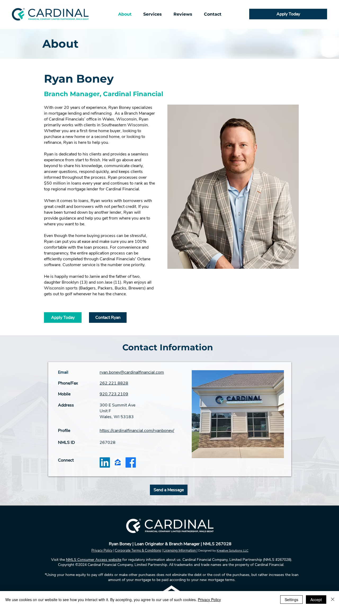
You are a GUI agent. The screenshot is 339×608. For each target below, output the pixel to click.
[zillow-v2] (118, 462)
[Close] (332, 599)
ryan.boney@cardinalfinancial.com (132, 372)
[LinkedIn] (105, 462)
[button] (152, 14)
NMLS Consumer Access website (93, 559)
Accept (316, 599)
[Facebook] (131, 462)
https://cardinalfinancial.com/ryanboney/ (137, 430)
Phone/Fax (68, 383)
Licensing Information (180, 550)
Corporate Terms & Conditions (138, 550)
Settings (291, 599)
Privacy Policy (102, 550)
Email (63, 372)
